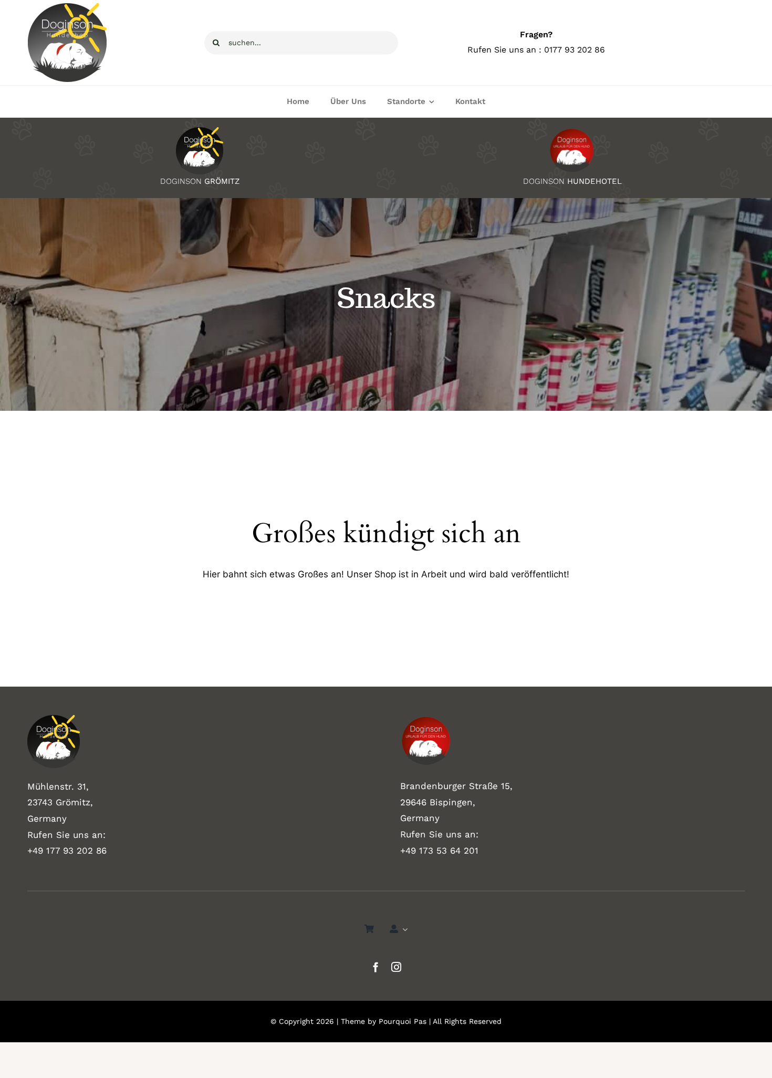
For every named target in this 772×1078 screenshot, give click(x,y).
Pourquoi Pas (402, 1021)
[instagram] (396, 967)
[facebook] (376, 967)
